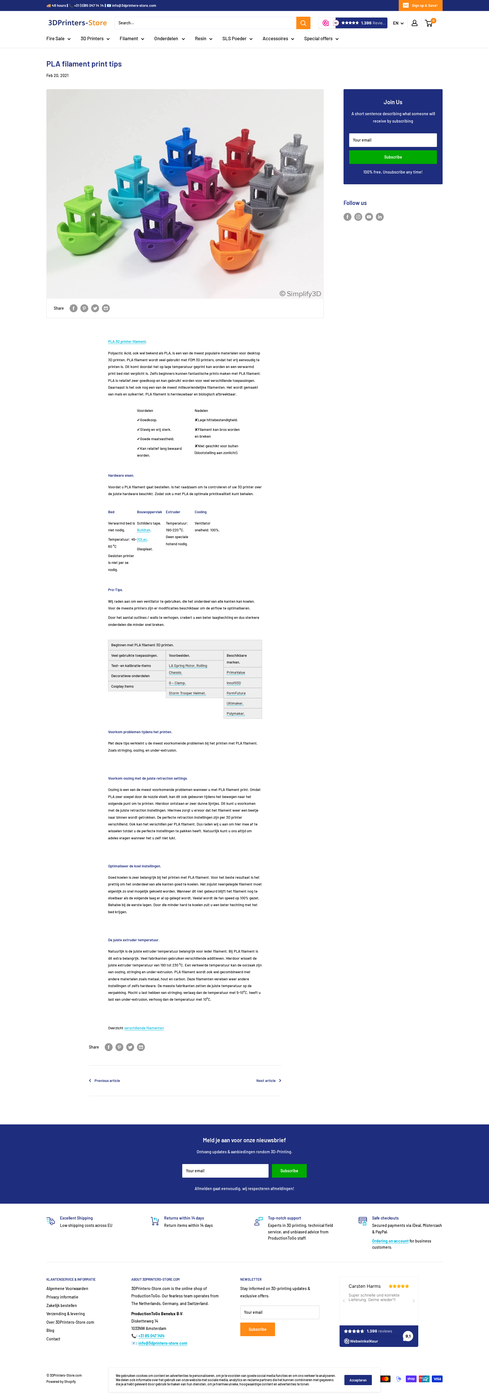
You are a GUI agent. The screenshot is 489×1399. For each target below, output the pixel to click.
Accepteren (358, 1380)
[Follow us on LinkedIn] (380, 217)
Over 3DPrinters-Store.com (70, 1322)
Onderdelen (166, 38)
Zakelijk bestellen (61, 1305)
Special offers (318, 38)
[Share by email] (106, 308)
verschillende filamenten (144, 1028)
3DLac (142, 539)
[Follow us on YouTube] (369, 217)
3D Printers (92, 38)
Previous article (107, 1080)
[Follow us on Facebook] (347, 217)
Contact (53, 1338)
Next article (266, 1080)
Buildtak (143, 530)
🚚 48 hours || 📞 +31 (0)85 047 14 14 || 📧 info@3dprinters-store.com (101, 5)
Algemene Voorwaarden (67, 1288)
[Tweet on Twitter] (95, 308)
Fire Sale (55, 38)
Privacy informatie (62, 1297)
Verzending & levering (65, 1313)
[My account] (414, 23)
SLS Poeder (234, 38)
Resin (200, 38)
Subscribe (393, 157)
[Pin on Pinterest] (84, 308)
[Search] (303, 23)
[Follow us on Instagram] (358, 217)
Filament (129, 38)
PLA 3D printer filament (127, 341)
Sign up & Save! (424, 5)
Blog (50, 1330)
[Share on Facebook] (74, 308)
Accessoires (275, 38)
